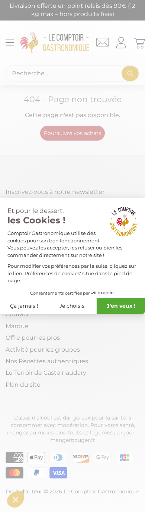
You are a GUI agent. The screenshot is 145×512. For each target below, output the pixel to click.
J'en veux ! (121, 305)
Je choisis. (72, 305)
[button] (16, 499)
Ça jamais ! (24, 305)
